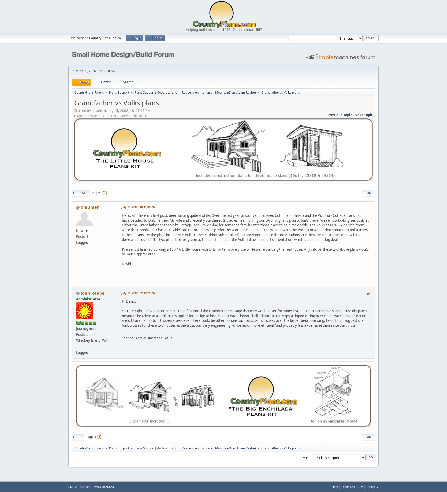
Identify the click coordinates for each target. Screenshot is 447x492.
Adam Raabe (245, 92)
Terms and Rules (352, 487)
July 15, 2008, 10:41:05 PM (138, 207)
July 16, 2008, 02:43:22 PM (138, 293)
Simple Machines (103, 486)
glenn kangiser (203, 92)
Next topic (364, 115)
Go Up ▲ (373, 487)
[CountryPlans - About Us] (78, 346)
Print (368, 193)
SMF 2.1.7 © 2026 (79, 486)
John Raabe (183, 92)
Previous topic (339, 115)
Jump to (306, 457)
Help (335, 487)
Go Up (77, 437)
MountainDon (225, 92)
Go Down (80, 193)
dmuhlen (90, 207)
